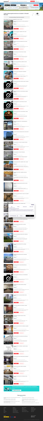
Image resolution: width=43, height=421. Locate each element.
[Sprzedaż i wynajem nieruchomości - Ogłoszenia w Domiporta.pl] (6, 1)
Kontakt (4, 412)
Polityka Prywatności (24, 409)
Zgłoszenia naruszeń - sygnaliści (25, 411)
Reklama (4, 410)
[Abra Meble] (13, 416)
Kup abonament (25, 1)
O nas (4, 408)
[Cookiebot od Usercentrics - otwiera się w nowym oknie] (31, 204)
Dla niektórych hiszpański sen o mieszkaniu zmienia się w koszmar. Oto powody (30, 400)
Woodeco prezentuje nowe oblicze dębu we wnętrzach (28, 397)
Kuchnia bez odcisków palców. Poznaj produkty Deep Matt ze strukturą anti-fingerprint (12, 397)
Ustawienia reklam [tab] (25, 206)
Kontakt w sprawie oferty (15, 410)
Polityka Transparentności (24, 410)
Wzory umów (32, 411)
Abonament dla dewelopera (16, 412)
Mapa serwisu (5, 411)
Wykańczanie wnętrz (33, 409)
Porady (22, 1)
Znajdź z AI (36, 9)
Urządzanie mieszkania (33, 408)
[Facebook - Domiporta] (31, 416)
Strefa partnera (32, 410)
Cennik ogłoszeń (14, 409)
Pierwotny (15, 1)
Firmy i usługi (20, 1)
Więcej (16, 28)
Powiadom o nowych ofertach (35, 7)
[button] (0, 5)
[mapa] (38, 13)
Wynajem (13, 1)
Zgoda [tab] (11, 206)
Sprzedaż (11, 1)
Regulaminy (23, 408)
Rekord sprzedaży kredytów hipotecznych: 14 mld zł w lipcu (28, 401)
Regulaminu (34, 419)
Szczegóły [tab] (18, 206)
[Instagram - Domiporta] (32, 416)
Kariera (4, 409)
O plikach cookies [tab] (31, 206)
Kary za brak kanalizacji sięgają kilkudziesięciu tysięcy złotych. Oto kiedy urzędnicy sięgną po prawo (12, 401)
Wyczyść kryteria (25, 7)
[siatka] (36, 13)
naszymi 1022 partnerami (13, 209)
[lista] (37, 13)
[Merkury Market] (6, 416)
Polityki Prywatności (37, 419)
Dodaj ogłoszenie (32, 1)
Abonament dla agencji (15, 411)
